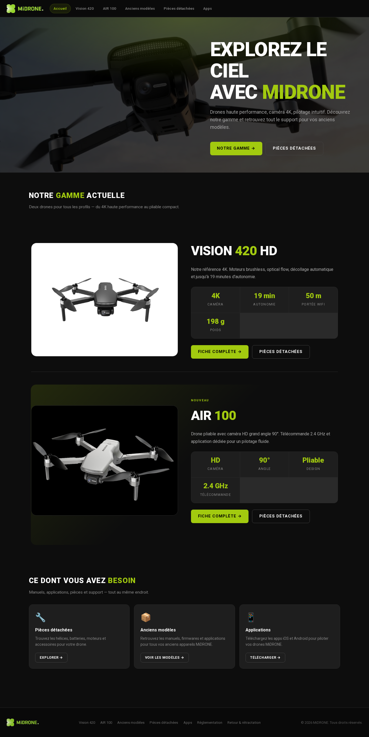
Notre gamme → (236, 148)
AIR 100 (109, 8)
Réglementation (209, 723)
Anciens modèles (140, 8)
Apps (207, 8)
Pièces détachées (179, 8)
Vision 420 (85, 8)
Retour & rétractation (244, 723)
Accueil (60, 8)
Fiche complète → (220, 351)
